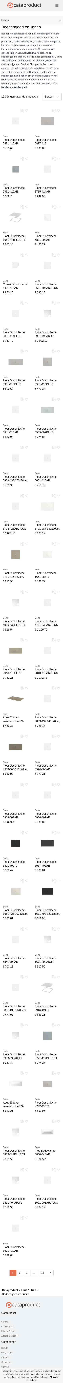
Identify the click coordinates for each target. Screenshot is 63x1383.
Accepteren (32, 1380)
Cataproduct (10, 1290)
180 (42, 1273)
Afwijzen (54, 1377)
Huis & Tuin (28, 1290)
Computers (6, 1362)
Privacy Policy (7, 1331)
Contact (4, 1322)
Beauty (4, 1348)
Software (5, 1367)
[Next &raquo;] (50, 1273)
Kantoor (5, 1357)
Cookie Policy (7, 1326)
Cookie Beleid (42, 1377)
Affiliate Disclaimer (9, 1336)
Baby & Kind (7, 1353)
